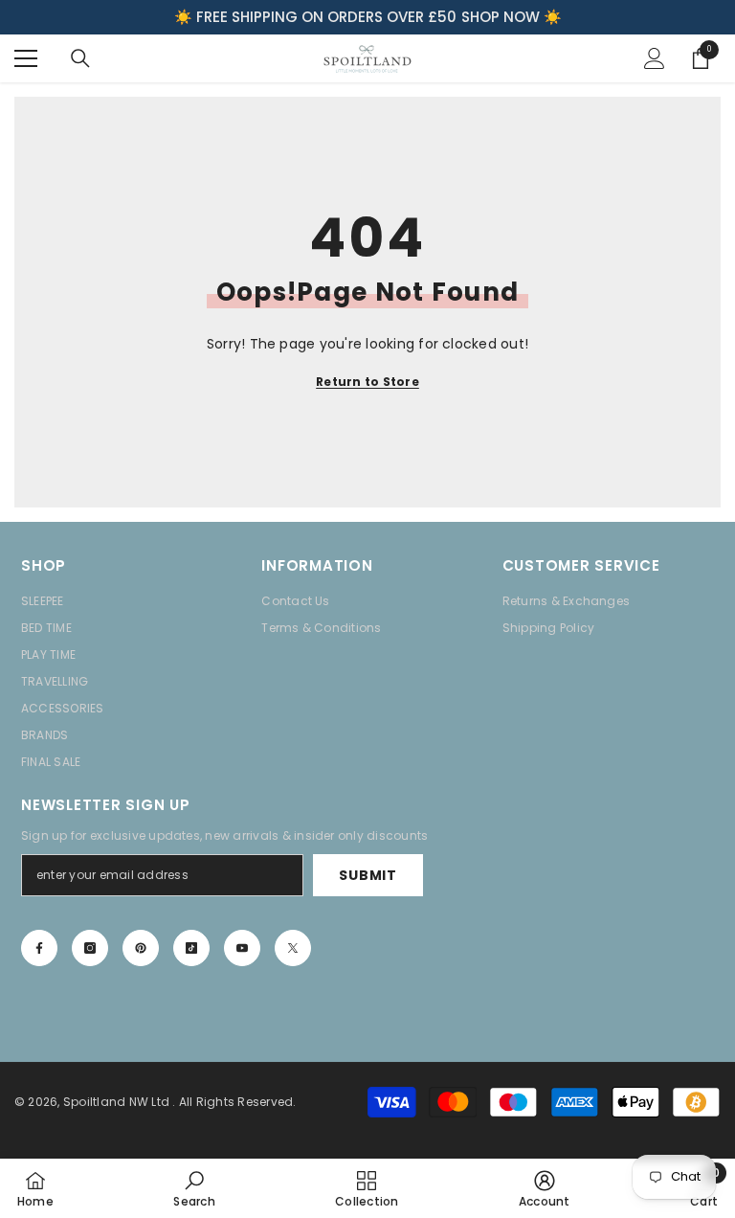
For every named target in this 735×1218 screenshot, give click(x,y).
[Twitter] (293, 948)
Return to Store (367, 381)
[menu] (25, 58)
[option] (367, 17)
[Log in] (654, 58)
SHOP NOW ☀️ (511, 17)
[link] (193, 1188)
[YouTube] (242, 948)
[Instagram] (90, 948)
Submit (367, 875)
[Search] (80, 58)
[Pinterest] (140, 948)
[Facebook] (39, 948)
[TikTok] (191, 948)
